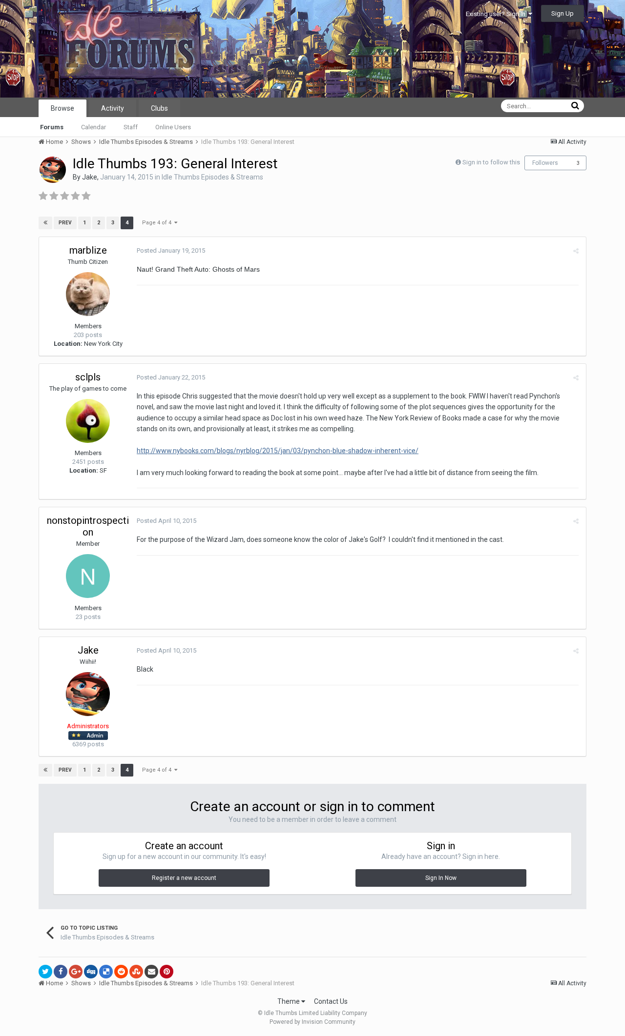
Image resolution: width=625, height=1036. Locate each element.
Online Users (173, 127)
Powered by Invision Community (312, 1021)
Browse (62, 108)
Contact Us (331, 1001)
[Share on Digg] (91, 971)
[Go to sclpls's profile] (88, 421)
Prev (65, 222)
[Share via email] (151, 971)
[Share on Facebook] (60, 971)
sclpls (88, 377)
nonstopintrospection (88, 526)
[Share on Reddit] (121, 971)
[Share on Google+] (76, 971)
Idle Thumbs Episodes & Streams (212, 177)
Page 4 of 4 (158, 222)
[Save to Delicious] (106, 971)
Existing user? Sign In (497, 14)
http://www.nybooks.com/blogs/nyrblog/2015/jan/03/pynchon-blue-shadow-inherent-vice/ (277, 451)
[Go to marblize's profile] (88, 294)
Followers (545, 162)
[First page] (45, 223)
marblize (88, 250)
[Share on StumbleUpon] (136, 971)
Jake (89, 177)
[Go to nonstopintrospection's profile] (88, 576)
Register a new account (184, 878)
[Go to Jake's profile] (53, 170)
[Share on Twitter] (45, 971)
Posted (171, 250)
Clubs (159, 108)
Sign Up (562, 13)
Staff (131, 127)
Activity (112, 108)
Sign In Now (441, 878)
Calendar (93, 127)
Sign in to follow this (491, 162)
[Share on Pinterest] (166, 971)
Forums (51, 127)
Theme (289, 1001)
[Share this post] (576, 251)
